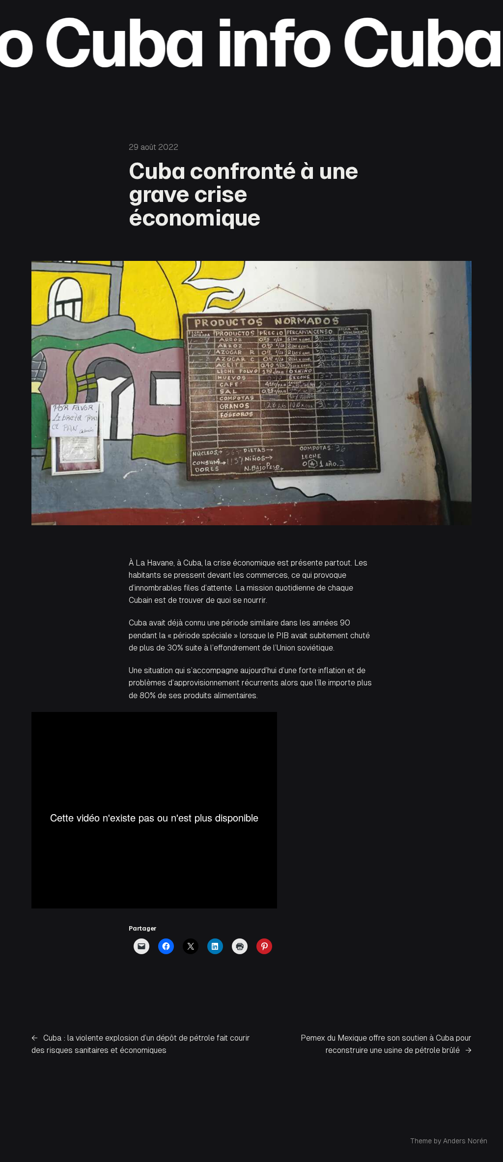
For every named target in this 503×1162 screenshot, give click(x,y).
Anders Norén (465, 1141)
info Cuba (324, 42)
